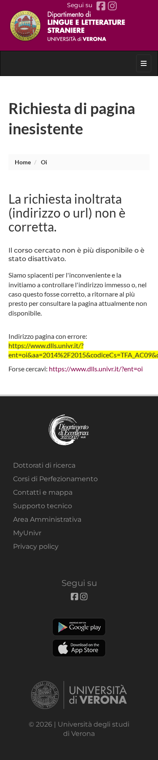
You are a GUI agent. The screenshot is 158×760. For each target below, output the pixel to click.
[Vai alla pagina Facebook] (102, 6)
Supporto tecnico (42, 506)
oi (44, 162)
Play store (79, 626)
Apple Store (79, 648)
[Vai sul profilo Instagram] (112, 6)
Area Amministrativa (47, 519)
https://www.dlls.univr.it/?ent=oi (96, 369)
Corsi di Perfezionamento (55, 479)
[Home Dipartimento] (79, 25)
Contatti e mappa (42, 492)
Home (23, 162)
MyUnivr (27, 533)
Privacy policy (36, 546)
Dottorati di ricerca (44, 465)
